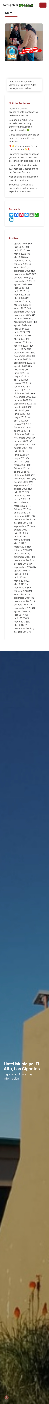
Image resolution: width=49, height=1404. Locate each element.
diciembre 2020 (22, 475)
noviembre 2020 (22, 478)
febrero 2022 (21, 427)
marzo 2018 (20, 587)
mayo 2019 (20, 540)
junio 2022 (19, 414)
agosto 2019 (20, 529)
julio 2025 (19, 288)
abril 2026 (19, 257)
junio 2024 (19, 332)
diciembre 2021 (22, 434)
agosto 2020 (21, 488)
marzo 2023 (20, 383)
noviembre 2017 (22, 601)
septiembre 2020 (23, 485)
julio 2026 (19, 247)
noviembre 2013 (22, 628)
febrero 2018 (21, 591)
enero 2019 (20, 553)
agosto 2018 (20, 570)
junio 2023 (19, 373)
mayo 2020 (20, 499)
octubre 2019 (21, 523)
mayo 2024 (20, 335)
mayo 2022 (20, 417)
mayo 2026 (20, 253)
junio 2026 (19, 250)
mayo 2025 (20, 294)
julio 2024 (19, 328)
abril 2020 (19, 502)
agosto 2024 (21, 325)
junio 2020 (19, 495)
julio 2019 (19, 533)
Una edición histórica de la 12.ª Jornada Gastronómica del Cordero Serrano (23, 168)
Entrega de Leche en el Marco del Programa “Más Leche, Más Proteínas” (22, 85)
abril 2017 (19, 625)
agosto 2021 (20, 448)
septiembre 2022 (23, 403)
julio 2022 (19, 410)
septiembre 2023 (23, 362)
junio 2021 (19, 454)
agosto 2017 (20, 611)
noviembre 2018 (22, 560)
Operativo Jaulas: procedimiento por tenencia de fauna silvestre (23, 112)
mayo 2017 (20, 621)
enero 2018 (20, 594)
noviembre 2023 (22, 356)
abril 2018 (19, 584)
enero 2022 (20, 431)
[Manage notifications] (7, 1397)
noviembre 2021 (22, 437)
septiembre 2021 (23, 444)
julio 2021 (19, 451)
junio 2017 (19, 618)
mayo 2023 (20, 376)
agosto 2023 (21, 366)
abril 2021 (19, 461)
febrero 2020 (21, 509)
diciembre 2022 (22, 393)
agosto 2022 (21, 407)
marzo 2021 (20, 465)
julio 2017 (19, 615)
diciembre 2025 (22, 270)
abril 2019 (19, 543)
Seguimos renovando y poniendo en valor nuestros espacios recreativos (23, 188)
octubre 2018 (21, 563)
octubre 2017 (21, 604)
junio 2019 (19, 536)
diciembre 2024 (22, 311)
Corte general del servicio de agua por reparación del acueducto (24, 138)
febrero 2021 (21, 468)
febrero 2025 (21, 305)
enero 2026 (20, 267)
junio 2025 (19, 291)
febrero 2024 (21, 345)
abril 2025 (19, 298)
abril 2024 (19, 339)
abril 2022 (19, 420)
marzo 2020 (20, 506)
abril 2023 (19, 379)
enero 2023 (20, 390)
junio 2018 (19, 577)
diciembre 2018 (22, 557)
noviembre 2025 (22, 274)
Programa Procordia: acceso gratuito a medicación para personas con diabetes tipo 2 (24, 157)
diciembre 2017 (22, 597)
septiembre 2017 (23, 608)
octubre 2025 (21, 277)
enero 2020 (20, 512)
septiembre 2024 (23, 322)
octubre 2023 (21, 359)
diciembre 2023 (22, 352)
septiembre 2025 (23, 281)
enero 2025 (20, 308)
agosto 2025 (21, 284)
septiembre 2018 (23, 567)
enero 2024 (20, 349)
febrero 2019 (21, 550)
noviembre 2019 (22, 519)
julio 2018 (19, 574)
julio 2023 (19, 369)
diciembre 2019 (22, 516)
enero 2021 (20, 471)
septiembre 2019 (23, 526)
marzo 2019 (20, 546)
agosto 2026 (21, 243)
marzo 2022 (20, 424)
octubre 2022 (21, 400)
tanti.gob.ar (10, 5)
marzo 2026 (20, 260)
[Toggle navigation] (42, 5)
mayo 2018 (20, 580)
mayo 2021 (20, 458)
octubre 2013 (21, 632)
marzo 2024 (20, 342)
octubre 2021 (21, 441)
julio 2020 (19, 492)
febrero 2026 (21, 264)
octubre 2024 (21, 318)
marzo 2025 (20, 301)
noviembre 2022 (22, 397)
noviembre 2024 (23, 315)
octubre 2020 (21, 482)
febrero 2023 (21, 386)
